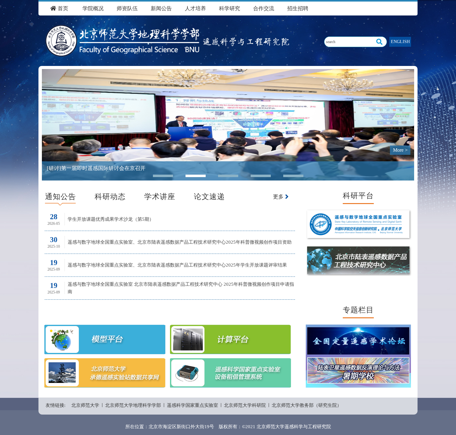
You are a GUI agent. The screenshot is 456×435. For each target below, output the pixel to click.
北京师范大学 (85, 405)
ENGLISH (400, 41)
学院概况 (93, 8)
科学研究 (229, 8)
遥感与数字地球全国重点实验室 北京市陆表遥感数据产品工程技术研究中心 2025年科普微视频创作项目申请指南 (181, 288)
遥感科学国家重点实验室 (192, 405)
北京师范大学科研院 (245, 405)
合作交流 (263, 8)
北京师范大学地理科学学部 (133, 405)
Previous (51, 120)
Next (405, 120)
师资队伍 (127, 8)
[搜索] (379, 42)
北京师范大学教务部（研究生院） (307, 405)
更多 (279, 197)
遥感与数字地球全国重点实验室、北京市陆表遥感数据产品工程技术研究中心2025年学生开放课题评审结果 (177, 265)
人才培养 (195, 8)
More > (400, 150)
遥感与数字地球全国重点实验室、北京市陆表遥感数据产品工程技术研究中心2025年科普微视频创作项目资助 (180, 242)
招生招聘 (297, 8)
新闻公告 (161, 8)
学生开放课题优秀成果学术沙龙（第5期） (111, 219)
